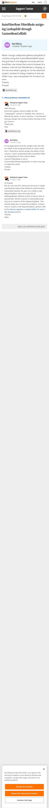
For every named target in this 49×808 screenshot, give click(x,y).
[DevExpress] (9, 2)
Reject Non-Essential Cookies (24, 793)
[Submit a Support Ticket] (44, 16)
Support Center (24, 9)
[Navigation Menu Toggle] (3, 8)
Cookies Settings (24, 800)
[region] (24, 786)
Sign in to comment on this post (31, 226)
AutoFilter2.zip (14, 131)
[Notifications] (45, 2)
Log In (40, 2)
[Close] (44, 769)
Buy (33, 2)
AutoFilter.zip (10, 90)
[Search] (45, 8)
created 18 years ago (22, 46)
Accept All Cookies (24, 787)
